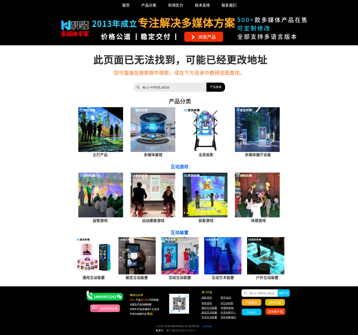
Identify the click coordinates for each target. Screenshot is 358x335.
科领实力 (175, 5)
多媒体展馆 (227, 308)
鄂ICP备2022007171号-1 (180, 330)
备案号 (160, 330)
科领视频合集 (109, 308)
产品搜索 (216, 87)
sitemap (207, 326)
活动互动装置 (209, 317)
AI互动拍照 (227, 303)
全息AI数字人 (228, 312)
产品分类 (148, 5)
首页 (126, 5)
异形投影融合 (228, 317)
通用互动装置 (207, 308)
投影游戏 (206, 297)
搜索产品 (284, 293)
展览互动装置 (207, 312)
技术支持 (202, 5)
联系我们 (229, 5)
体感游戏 (206, 303)
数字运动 (226, 297)
